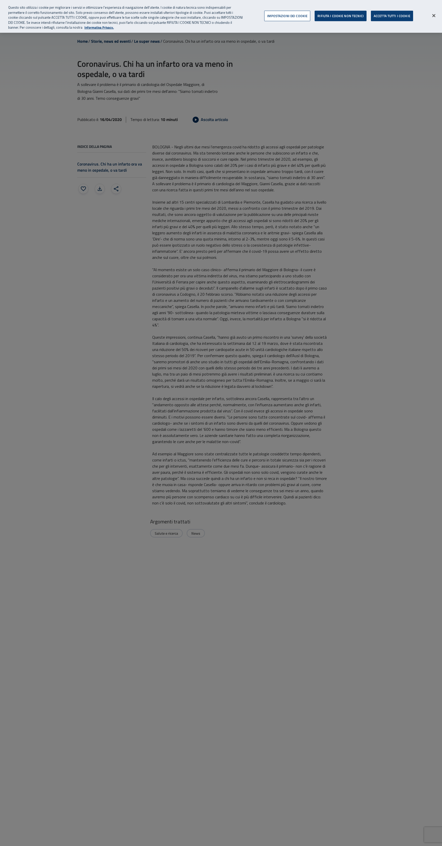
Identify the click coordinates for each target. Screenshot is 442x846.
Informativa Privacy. (99, 27)
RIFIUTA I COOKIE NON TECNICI (340, 15)
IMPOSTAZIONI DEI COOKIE (287, 15)
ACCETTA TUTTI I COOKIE (392, 15)
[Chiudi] (433, 15)
